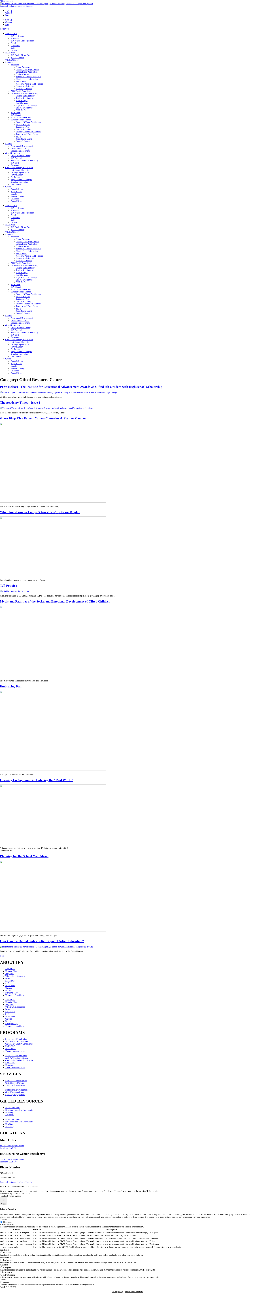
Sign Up (8, 10)
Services (8, 144)
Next (3, 956)
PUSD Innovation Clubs (21, 117)
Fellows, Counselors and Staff (28, 132)
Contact (8, 13)
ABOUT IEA (11, 33)
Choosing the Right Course (27, 69)
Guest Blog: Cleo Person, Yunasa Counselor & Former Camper (43, 418)
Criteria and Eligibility (25, 96)
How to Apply (22, 100)
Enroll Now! (21, 81)
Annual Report (17, 201)
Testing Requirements (25, 98)
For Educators (22, 103)
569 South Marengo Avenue (12, 1146)
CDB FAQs (21, 110)
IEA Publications (18, 158)
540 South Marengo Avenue (12, 1159)
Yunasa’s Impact (23, 141)
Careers (14, 50)
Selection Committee (24, 108)
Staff (13, 48)
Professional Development (22, 146)
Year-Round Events (24, 139)
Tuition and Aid (22, 127)
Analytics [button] (4, 1265)
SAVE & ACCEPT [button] (8, 1287)
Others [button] (3, 1280)
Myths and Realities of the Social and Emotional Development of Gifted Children (55, 601)
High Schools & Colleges (26, 105)
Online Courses (22, 74)
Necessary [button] (4, 1219)
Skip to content (6, 1)
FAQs (18, 136)
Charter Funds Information (27, 79)
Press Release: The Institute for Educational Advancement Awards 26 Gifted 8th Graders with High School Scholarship (81, 386)
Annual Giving (17, 189)
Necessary (7, 1222)
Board (13, 43)
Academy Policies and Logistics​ (29, 84)
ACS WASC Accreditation (22, 91)
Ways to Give (16, 191)
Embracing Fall (11, 686)
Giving (8, 187)
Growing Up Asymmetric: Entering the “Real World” (36, 780)
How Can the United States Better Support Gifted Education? (42, 941)
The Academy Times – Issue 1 (20, 402)
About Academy (23, 67)
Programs (9, 62)
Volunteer (15, 199)
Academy (15, 65)
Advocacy (15, 165)
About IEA (10, 969)
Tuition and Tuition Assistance (28, 77)
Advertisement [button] (6, 1272)
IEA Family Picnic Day (20, 55)
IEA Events (10, 53)
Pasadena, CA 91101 (9, 1148)
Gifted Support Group (20, 148)
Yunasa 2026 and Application (28, 122)
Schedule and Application (26, 72)
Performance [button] (5, 1257)
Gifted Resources (12, 153)
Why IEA (15, 38)
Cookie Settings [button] (7, 1196)
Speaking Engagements (20, 151)
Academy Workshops (25, 86)
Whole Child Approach (15, 976)
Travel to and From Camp (27, 134)
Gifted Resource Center (20, 155)
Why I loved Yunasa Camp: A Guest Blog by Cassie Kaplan (40, 512)
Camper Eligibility (23, 129)
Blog (7, 15)
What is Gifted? (11, 60)
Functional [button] (4, 1250)
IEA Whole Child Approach (22, 41)
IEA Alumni (16, 115)
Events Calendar (17, 57)
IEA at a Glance (17, 36)
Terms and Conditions (14, 995)
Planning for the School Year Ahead (24, 856)
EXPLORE (15, 112)
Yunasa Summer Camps (21, 120)
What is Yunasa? (23, 124)
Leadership (15, 45)
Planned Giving (17, 196)
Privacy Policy (11, 993)
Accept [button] (18, 1196)
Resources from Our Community (24, 160)
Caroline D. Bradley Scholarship (24, 93)
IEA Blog (15, 163)
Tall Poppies (8, 585)
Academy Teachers (24, 88)
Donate (14, 194)
